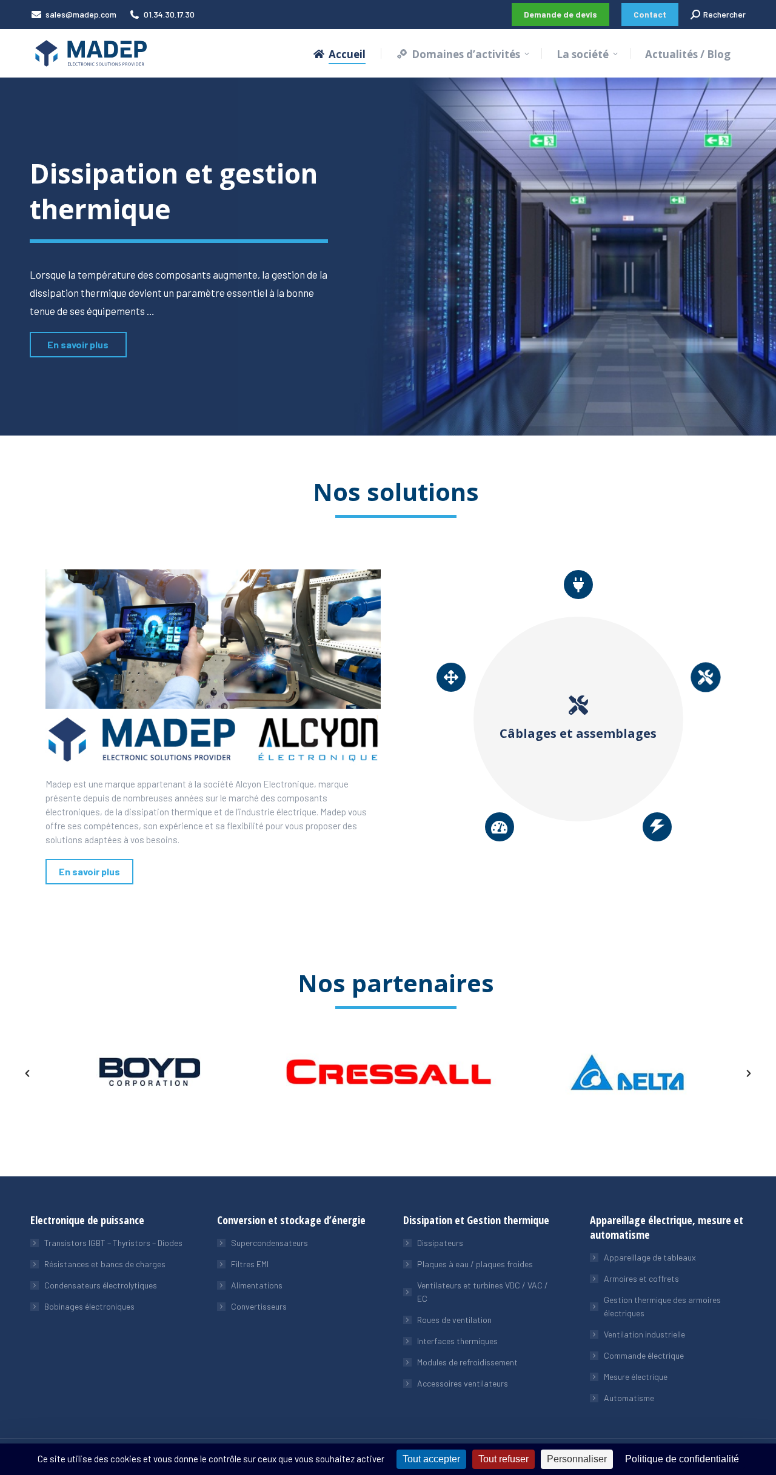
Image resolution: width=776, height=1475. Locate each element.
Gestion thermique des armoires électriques (662, 1306)
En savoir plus (78, 344)
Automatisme (629, 1398)
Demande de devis (560, 14)
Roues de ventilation (454, 1319)
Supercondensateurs (269, 1243)
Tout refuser (503, 1459)
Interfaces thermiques (457, 1341)
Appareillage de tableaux (650, 1257)
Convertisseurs (259, 1306)
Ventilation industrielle (644, 1334)
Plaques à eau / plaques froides (475, 1264)
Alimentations (257, 1285)
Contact (650, 14)
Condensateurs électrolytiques (100, 1285)
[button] (27, 1073)
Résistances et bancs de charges (105, 1264)
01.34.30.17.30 (169, 14)
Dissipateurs (440, 1243)
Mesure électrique (635, 1376)
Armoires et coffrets (641, 1278)
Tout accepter (431, 1459)
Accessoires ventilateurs (462, 1383)
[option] (149, 1072)
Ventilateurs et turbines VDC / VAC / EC (482, 1292)
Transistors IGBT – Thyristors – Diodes (113, 1243)
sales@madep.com (80, 14)
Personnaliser (577, 1459)
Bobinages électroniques (89, 1306)
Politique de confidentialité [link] (682, 1459)
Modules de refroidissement (467, 1362)
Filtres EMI (250, 1264)
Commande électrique (644, 1355)
